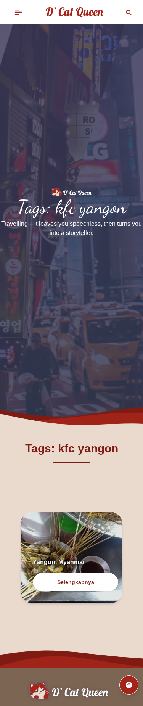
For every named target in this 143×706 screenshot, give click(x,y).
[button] (18, 12)
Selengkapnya (75, 582)
